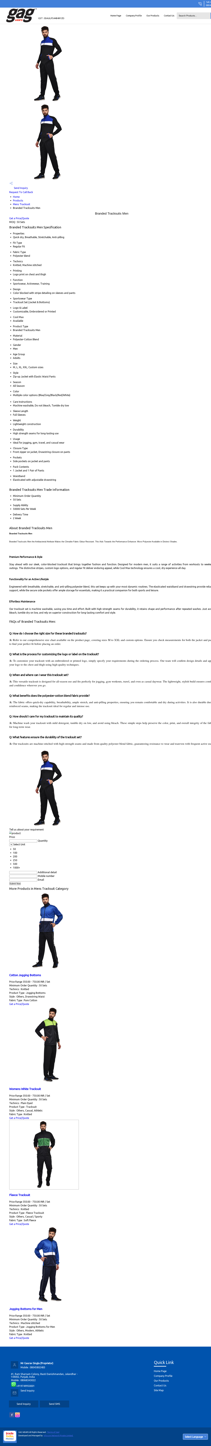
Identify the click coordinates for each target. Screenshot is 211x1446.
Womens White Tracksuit (25, 1089)
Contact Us (169, 15)
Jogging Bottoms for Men (25, 1309)
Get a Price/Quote (19, 218)
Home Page (115, 15)
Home (16, 196)
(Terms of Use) (53, 1432)
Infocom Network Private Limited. (58, 1436)
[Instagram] (17, 1416)
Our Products (152, 15)
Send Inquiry (20, 188)
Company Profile (134, 15)
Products (18, 200)
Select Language (194, 1436)
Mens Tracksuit (21, 204)
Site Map (159, 1390)
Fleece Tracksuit (19, 1195)
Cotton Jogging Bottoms (25, 975)
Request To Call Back (21, 192)
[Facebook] (12, 1416)
